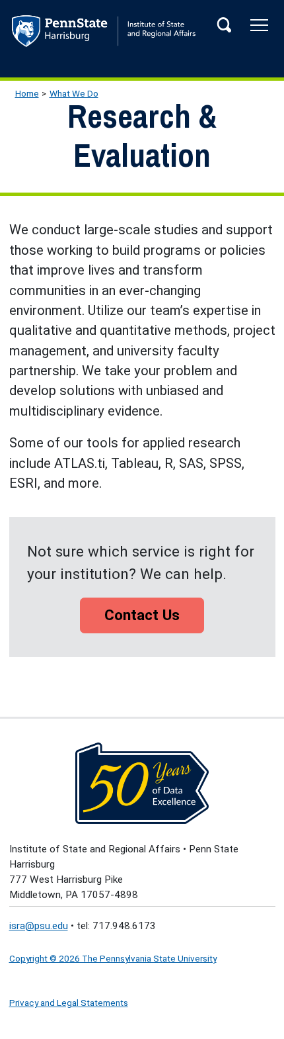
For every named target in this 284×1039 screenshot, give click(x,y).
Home (27, 93)
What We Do (74, 93)
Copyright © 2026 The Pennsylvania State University (113, 958)
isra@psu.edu (38, 926)
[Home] (142, 34)
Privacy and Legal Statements (68, 1002)
